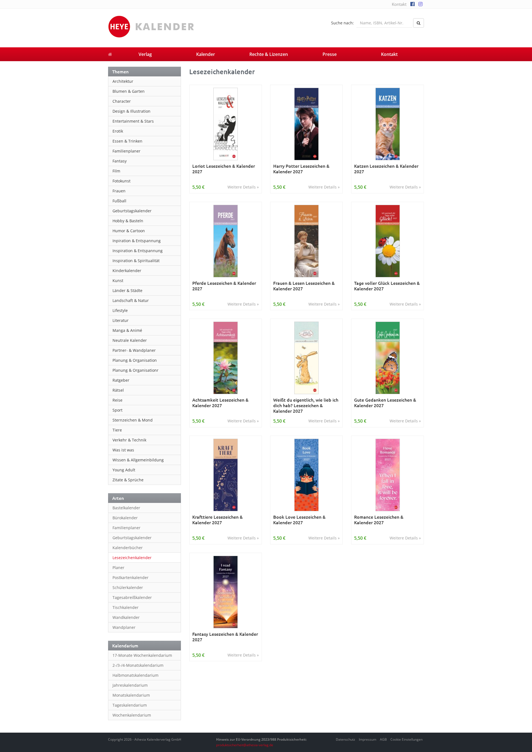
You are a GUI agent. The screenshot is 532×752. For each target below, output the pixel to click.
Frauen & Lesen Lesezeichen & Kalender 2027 (304, 285)
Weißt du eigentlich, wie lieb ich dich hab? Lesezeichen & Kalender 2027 (305, 405)
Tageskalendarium (129, 705)
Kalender (205, 54)
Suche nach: (342, 22)
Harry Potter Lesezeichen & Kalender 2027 (301, 168)
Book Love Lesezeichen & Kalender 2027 (299, 519)
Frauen (119, 190)
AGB (383, 739)
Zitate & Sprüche (128, 479)
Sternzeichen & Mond (132, 420)
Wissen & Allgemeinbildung (138, 459)
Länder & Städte (127, 290)
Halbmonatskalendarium (135, 675)
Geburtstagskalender (132, 210)
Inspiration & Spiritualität (136, 260)
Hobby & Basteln (127, 220)
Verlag (145, 54)
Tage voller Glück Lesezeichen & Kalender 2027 (387, 285)
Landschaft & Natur (130, 300)
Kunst (117, 280)
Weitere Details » (243, 187)
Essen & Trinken (127, 141)
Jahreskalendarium (130, 685)
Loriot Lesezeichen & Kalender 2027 (223, 168)
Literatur (120, 320)
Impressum (367, 739)
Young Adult (123, 469)
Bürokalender (125, 517)
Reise (117, 400)
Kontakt (399, 4)
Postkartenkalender (130, 577)
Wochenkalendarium (131, 715)
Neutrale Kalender (129, 340)
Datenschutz (345, 739)
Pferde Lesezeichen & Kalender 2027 (224, 285)
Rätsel (118, 390)
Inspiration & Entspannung (137, 250)
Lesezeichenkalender (132, 557)
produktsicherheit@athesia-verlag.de (244, 745)
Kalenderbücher (127, 547)
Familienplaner (126, 151)
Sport (117, 410)
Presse (330, 54)
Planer (118, 567)
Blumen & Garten (128, 91)
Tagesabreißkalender (132, 597)
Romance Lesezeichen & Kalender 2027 (378, 519)
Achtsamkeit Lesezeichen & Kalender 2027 (220, 402)
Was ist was (123, 450)
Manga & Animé (127, 330)
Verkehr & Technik (129, 440)
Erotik (117, 131)
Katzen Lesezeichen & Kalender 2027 (386, 168)
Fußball (119, 200)
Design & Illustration (131, 111)
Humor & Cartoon (128, 230)
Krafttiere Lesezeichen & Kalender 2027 (217, 519)
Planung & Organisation (134, 360)
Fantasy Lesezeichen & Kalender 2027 (225, 636)
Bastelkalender (126, 507)
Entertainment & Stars (133, 121)
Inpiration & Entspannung (136, 240)
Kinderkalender (126, 270)
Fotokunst (121, 181)
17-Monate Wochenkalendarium (142, 655)
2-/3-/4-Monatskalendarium (137, 665)
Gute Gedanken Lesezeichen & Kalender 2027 (385, 402)
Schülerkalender (127, 587)
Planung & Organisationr (135, 370)
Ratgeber (120, 380)
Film (116, 171)
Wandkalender (126, 617)
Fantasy (119, 161)
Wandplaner (123, 627)
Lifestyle (120, 310)
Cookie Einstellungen (406, 739)
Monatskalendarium (131, 695)
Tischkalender (125, 607)
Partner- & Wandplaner (134, 350)
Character (121, 101)
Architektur (122, 81)
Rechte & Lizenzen (268, 54)
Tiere (117, 430)
